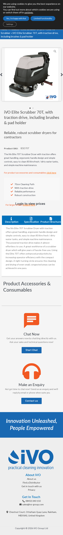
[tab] (12, 220)
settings (28, 12)
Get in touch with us (31, 486)
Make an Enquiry (31, 385)
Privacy (31, 489)
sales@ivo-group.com (33, 504)
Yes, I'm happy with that (16, 18)
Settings (9, 24)
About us (31, 478)
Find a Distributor (31, 482)
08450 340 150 (33, 500)
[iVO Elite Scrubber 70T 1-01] (31, 74)
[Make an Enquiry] (31, 371)
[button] (1, 74)
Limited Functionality (43, 18)
